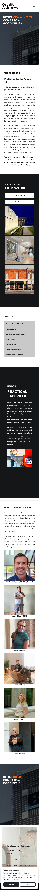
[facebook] (8, 859)
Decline (27, 884)
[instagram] (12, 859)
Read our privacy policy (11, 879)
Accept (11, 884)
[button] (9, 458)
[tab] (19, 323)
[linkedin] (16, 859)
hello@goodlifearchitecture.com (18, 846)
